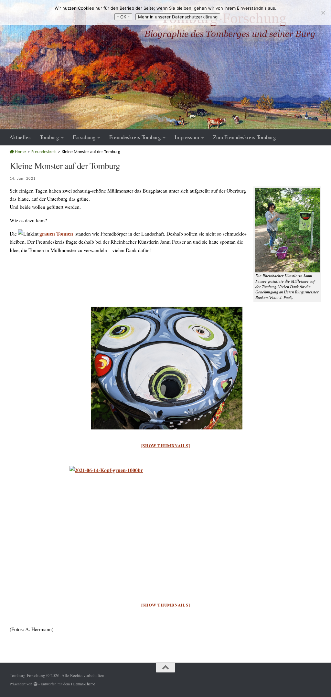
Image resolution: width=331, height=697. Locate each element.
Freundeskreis (43, 152)
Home (20, 152)
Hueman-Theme (83, 683)
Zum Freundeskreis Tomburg (244, 137)
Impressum (187, 137)
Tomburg (49, 137)
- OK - (123, 16)
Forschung (84, 137)
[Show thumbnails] (165, 445)
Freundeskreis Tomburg (135, 137)
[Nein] (323, 12)
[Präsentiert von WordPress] (35, 684)
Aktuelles (20, 137)
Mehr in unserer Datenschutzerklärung (178, 16)
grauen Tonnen (56, 233)
